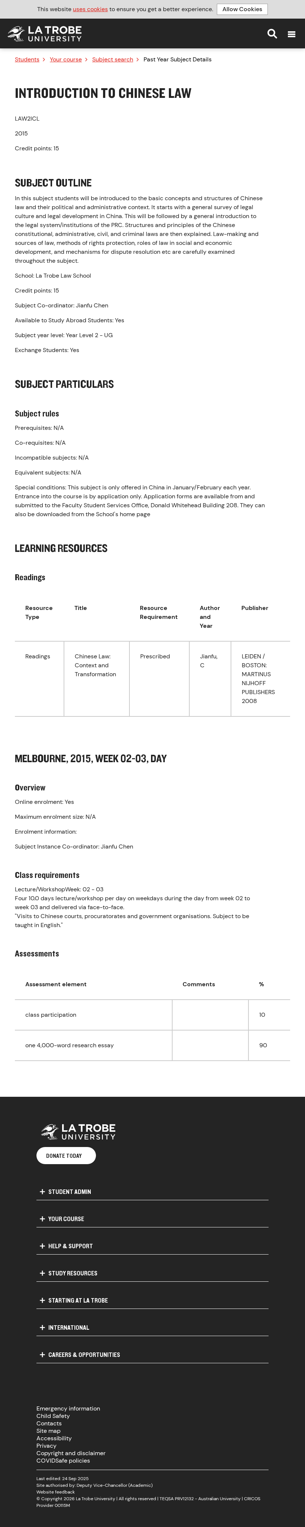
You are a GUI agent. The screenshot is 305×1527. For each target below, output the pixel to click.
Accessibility (54, 1438)
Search (272, 33)
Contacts (49, 1423)
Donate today (64, 1155)
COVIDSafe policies (63, 1460)
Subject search (112, 59)
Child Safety (53, 1416)
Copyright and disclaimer (71, 1453)
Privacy (46, 1446)
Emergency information (68, 1408)
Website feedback (55, 1492)
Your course (66, 59)
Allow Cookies (242, 9)
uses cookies (90, 9)
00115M (62, 1505)
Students (27, 59)
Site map (48, 1431)
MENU (292, 34)
